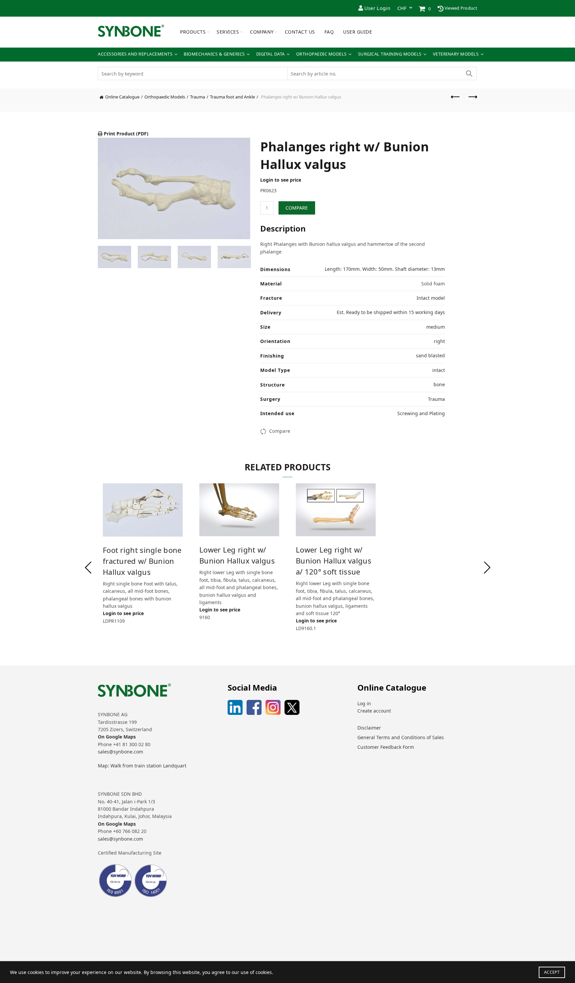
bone (439, 384)
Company (262, 32)
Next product (472, 100)
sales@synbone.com (120, 751)
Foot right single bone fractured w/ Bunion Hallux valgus (142, 561)
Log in (364, 703)
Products (193, 32)
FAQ (329, 32)
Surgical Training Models (390, 54)
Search (469, 73)
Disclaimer (369, 728)
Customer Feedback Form (385, 747)
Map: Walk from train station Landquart (142, 765)
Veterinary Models (456, 54)
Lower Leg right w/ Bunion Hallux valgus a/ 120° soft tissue (333, 560)
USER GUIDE (357, 32)
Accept (552, 972)
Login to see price (280, 180)
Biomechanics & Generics (214, 54)
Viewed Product (461, 8)
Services (228, 32)
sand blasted (430, 355)
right (439, 341)
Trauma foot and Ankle (232, 97)
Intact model (431, 298)
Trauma (197, 97)
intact (438, 370)
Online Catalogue (122, 97)
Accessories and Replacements (135, 54)
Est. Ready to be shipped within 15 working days (391, 312)
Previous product (455, 100)
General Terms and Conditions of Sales (400, 737)
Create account (374, 711)
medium (435, 327)
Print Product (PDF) (125, 133)
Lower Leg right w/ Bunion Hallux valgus (237, 555)
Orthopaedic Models (321, 54)
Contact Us (300, 32)
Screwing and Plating (421, 413)
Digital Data (270, 54)
